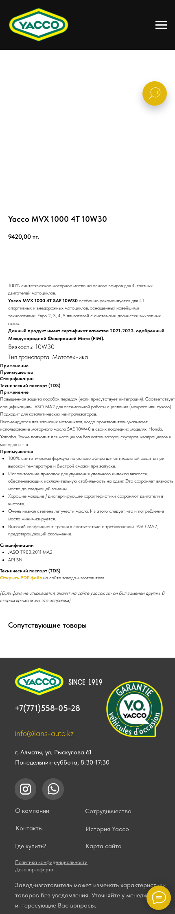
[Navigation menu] (161, 25)
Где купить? (30, 846)
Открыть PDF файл (21, 577)
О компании (32, 810)
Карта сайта (103, 846)
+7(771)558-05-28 (47, 708)
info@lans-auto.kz (44, 733)
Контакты (29, 828)
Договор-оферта (34, 869)
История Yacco (107, 829)
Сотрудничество (108, 811)
